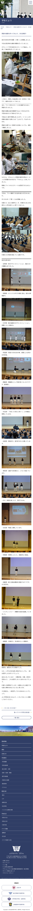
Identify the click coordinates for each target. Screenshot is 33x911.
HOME (2, 27)
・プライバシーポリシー (8, 873)
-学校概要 (4, 761)
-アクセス (4, 787)
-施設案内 (4, 783)
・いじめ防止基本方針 (7, 867)
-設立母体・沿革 (6, 769)
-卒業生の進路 (5, 780)
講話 (3, 749)
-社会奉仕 (4, 806)
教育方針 (4, 791)
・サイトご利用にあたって (8, 871)
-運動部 (4, 832)
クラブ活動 (5, 829)
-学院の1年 (5, 821)
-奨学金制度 (5, 776)
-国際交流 (4, 802)
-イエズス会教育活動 (7, 810)
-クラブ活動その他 (7, 840)
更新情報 (4, 741)
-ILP (3, 798)
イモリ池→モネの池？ (9, 708)
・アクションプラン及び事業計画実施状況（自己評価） (16, 869)
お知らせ (4, 753)
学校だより (9, 27)
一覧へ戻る (16, 717)
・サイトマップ (6, 862)
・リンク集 (4, 865)
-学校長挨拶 (5, 765)
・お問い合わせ (6, 860)
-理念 (3, 795)
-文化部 (4, 836)
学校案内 (4, 758)
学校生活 (4, 813)
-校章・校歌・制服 (7, 772)
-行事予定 (4, 825)
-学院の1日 (5, 817)
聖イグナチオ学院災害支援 (22, 712)
